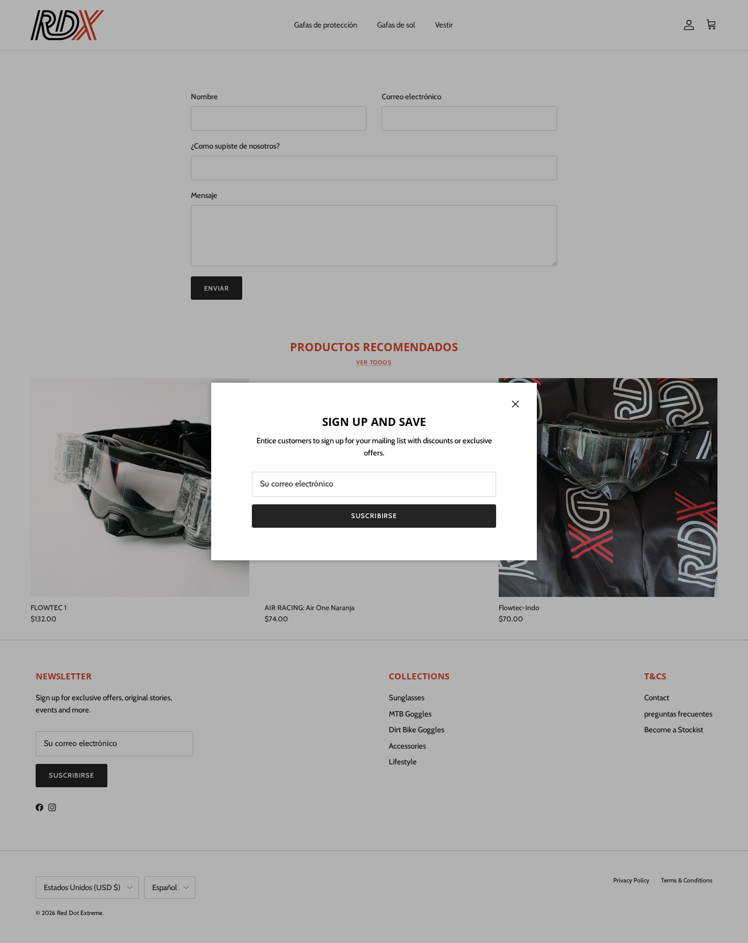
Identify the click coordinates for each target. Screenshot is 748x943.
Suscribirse (373, 515)
